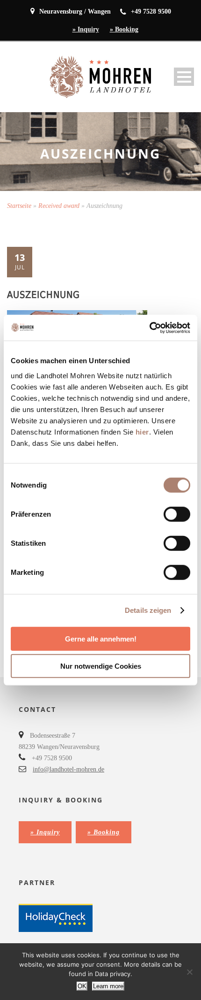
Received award (58, 205)
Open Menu (184, 77)
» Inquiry (85, 29)
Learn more (108, 986)
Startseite (19, 205)
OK (82, 986)
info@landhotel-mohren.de (68, 769)
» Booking (124, 29)
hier (142, 431)
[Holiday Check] (56, 917)
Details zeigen (148, 610)
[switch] (177, 513)
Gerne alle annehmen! (100, 638)
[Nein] (189, 972)
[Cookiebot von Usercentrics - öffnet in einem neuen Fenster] (149, 327)
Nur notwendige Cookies (100, 666)
